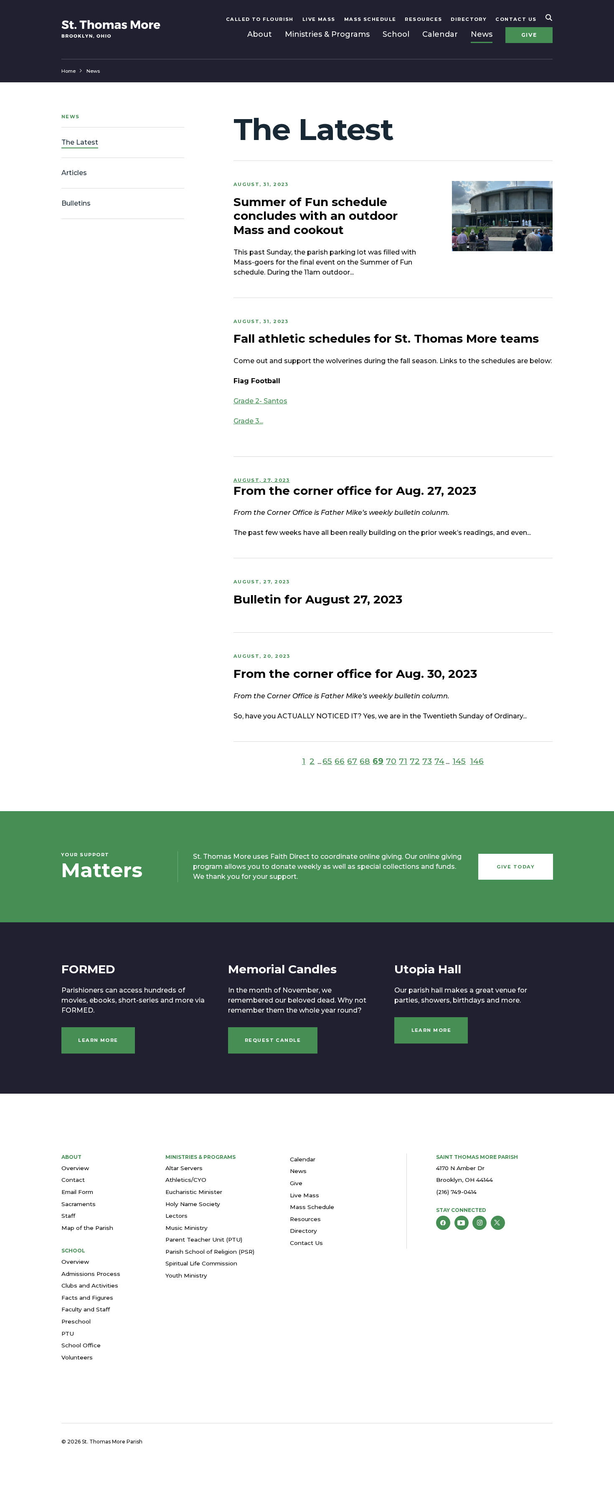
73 (427, 761)
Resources (423, 19)
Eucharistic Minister (193, 1192)
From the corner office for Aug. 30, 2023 (355, 674)
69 (378, 761)
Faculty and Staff (85, 1309)
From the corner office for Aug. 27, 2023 (354, 491)
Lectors (176, 1215)
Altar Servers (184, 1168)
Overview (75, 1168)
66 (340, 761)
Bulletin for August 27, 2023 (317, 599)
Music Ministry (186, 1227)
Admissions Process (90, 1273)
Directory (469, 19)
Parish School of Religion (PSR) (209, 1251)
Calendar (440, 34)
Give (529, 35)
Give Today (516, 867)
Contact (73, 1179)
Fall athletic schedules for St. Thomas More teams (386, 338)
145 (459, 761)
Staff (68, 1215)
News (481, 34)
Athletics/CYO (185, 1179)
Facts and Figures (87, 1297)
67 (352, 761)
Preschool (76, 1321)
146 (477, 761)
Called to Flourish (260, 19)
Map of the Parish (87, 1227)
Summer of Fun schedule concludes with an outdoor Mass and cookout (315, 216)
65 (327, 761)
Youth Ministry (186, 1275)
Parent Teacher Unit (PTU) (203, 1239)
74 (439, 761)
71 (403, 761)
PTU (67, 1333)
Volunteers (77, 1357)
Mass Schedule (370, 19)
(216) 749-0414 (456, 1192)
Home (68, 71)
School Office (81, 1345)
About (259, 34)
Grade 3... (248, 421)
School (396, 34)
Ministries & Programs (327, 34)
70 (391, 761)
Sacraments (78, 1204)
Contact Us (516, 19)
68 (365, 761)
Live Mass (318, 19)
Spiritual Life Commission (201, 1263)
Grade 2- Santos (260, 401)
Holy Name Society (192, 1204)
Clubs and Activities (89, 1285)
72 (415, 761)
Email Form (77, 1192)
